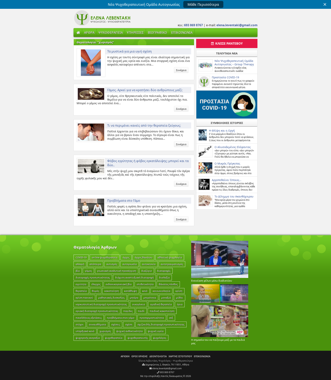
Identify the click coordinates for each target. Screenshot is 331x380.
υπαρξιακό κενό (85, 331)
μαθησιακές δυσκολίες (111, 297)
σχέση (128, 324)
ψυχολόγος (159, 338)
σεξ (171, 317)
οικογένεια (138, 304)
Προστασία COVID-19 (225, 77)
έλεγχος (96, 284)
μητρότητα (149, 297)
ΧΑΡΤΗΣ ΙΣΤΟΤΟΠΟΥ (180, 356)
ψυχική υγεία (156, 331)
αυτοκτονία (149, 264)
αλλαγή (80, 264)
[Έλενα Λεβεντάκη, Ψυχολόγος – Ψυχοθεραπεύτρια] (102, 25)
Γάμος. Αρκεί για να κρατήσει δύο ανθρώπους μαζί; (145, 90)
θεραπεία (81, 291)
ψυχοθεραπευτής (138, 338)
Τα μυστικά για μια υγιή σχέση (129, 51)
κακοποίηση (111, 291)
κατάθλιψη (130, 291)
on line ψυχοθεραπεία (104, 257)
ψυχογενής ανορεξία (88, 338)
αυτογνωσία (129, 264)
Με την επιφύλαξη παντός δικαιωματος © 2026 (165, 376)
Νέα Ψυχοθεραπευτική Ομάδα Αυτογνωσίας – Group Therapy (234, 62)
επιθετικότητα (145, 284)
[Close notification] (325, 4)
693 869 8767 (166, 372)
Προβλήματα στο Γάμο (123, 200)
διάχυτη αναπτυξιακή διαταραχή (134, 277)
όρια (180, 304)
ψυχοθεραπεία (113, 338)
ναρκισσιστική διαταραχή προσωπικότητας (101, 304)
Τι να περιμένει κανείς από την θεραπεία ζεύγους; (144, 125)
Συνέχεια (181, 70)
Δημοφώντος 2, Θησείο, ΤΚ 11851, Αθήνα (167, 364)
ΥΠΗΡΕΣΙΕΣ (135, 32)
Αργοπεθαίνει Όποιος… (226, 180)
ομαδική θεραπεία (161, 304)
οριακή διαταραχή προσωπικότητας (97, 311)
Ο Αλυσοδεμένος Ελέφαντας (233, 147)
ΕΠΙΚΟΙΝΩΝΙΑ (182, 32)
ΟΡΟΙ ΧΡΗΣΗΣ (139, 356)
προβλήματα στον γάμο (120, 317)
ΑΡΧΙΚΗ (125, 356)
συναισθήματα (97, 324)
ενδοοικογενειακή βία (119, 284)
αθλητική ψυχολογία (169, 257)
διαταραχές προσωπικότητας (93, 277)
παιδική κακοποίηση (162, 311)
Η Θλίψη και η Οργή (222, 130)
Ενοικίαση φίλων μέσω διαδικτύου (211, 280)
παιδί (141, 311)
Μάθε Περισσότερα (203, 4)
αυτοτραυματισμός (172, 264)
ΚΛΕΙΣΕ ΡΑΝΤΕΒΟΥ (228, 43)
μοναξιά (166, 297)
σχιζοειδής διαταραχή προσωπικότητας (161, 324)
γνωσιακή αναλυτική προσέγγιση (116, 271)
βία (78, 271)
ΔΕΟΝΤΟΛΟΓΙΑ (158, 356)
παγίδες (128, 311)
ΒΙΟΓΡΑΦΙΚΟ (157, 32)
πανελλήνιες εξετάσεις (89, 317)
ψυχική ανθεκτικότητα (129, 331)
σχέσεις (115, 324)
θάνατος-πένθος (168, 284)
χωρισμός (105, 331)
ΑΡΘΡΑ (89, 32)
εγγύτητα (81, 284)
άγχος (126, 257)
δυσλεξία (164, 277)
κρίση (178, 291)
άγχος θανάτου (143, 257)
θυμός (95, 291)
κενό (144, 291)
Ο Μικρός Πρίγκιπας (227, 163)
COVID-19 (81, 257)
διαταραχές (163, 271)
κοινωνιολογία (161, 291)
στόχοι (80, 324)
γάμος (88, 271)
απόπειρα (95, 264)
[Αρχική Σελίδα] (78, 32)
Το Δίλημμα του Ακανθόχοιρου (234, 196)
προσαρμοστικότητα (152, 317)
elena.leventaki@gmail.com (167, 368)
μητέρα (134, 297)
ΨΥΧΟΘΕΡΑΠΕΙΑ (110, 32)
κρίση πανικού (84, 297)
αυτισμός (111, 264)
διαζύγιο (146, 271)
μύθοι (179, 297)
